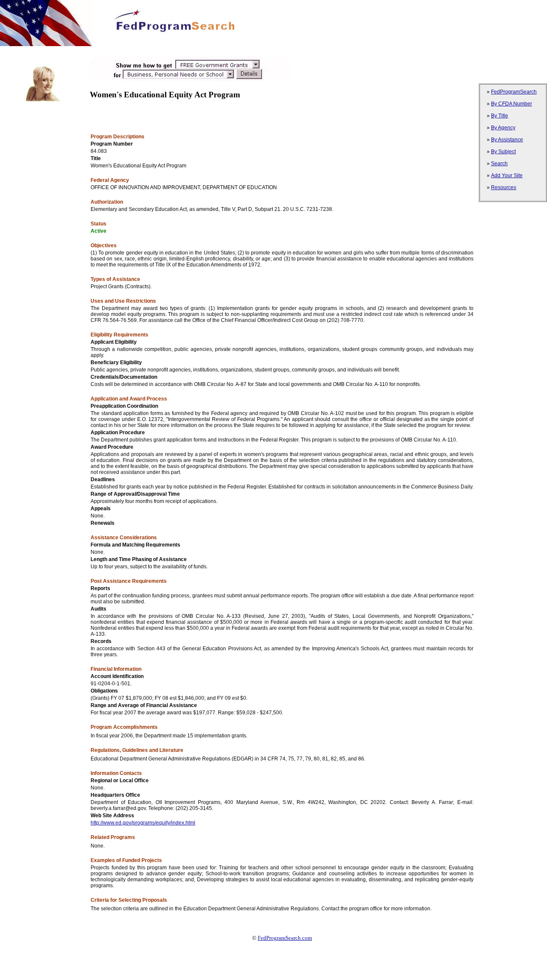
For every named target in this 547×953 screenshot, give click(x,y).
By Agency (503, 128)
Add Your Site (507, 175)
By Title (499, 116)
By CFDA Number (511, 104)
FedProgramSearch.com (285, 938)
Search (499, 164)
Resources (503, 187)
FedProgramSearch (514, 92)
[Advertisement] (155, 49)
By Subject (503, 152)
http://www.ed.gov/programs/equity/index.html (143, 823)
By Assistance (507, 140)
